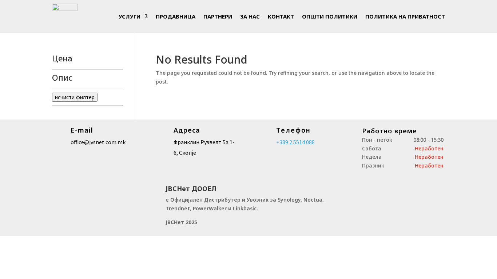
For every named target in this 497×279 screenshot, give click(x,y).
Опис (62, 78)
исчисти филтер (75, 97)
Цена (62, 59)
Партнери (217, 16)
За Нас (250, 16)
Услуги (129, 16)
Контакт (281, 16)
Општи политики (329, 16)
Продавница (175, 16)
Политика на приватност (405, 16)
